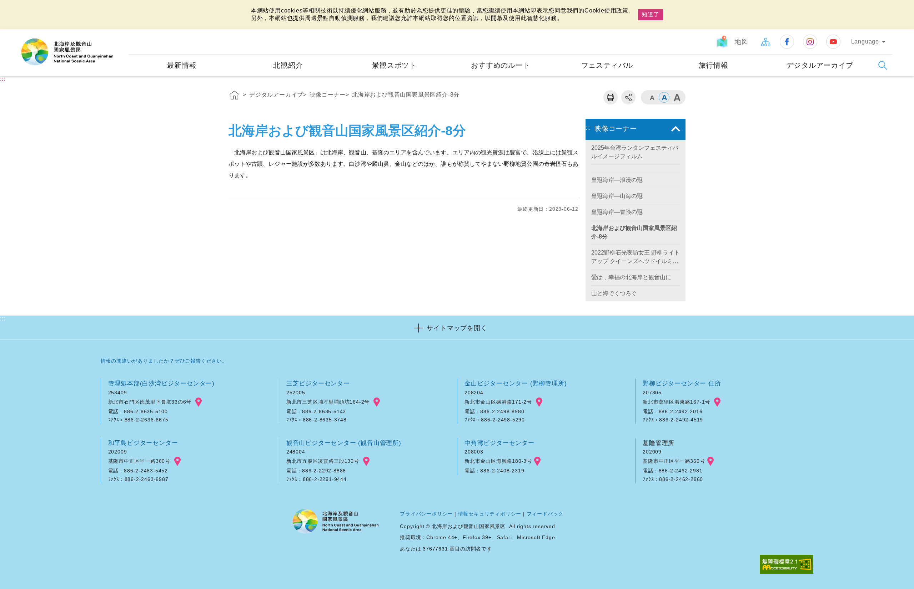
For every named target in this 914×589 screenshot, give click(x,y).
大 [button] (676, 97)
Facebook (787, 42)
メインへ (15, 6)
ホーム (234, 96)
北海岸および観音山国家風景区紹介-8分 (405, 95)
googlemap (198, 402)
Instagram (810, 42)
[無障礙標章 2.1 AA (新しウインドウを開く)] (786, 565)
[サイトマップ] (765, 42)
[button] (457, 327)
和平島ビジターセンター (143, 442)
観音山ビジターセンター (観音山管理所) (343, 442)
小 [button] (651, 97)
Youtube (833, 42)
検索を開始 (883, 65)
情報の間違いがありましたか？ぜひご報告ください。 (164, 361)
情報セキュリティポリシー (490, 514)
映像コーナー (328, 95)
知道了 (650, 14)
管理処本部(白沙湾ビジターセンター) (161, 383)
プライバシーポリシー (426, 514)
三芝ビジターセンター (318, 383)
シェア (628, 97)
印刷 (610, 97)
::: (122, 34)
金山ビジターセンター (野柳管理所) (515, 383)
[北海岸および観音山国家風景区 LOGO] (67, 52)
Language (865, 42)
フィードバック (545, 514)
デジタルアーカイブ (276, 95)
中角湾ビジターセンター (499, 442)
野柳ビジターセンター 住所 (682, 383)
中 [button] (664, 97)
